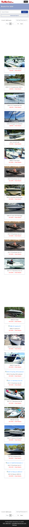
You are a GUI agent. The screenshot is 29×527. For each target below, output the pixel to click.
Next (21, 24)
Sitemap (14, 525)
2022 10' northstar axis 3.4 (14, 179)
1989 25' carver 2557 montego (14, 215)
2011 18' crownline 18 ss (14, 456)
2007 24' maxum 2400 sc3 (14, 474)
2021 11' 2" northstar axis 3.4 (14, 270)
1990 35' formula (14, 419)
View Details (18, 70)
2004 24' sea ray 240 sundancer (14, 374)
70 (18, 24)
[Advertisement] (14, 40)
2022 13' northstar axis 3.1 (14, 465)
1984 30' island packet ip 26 (14, 347)
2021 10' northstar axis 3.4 (14, 234)
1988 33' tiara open (14, 160)
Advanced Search (14, 15)
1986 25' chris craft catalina (14, 69)
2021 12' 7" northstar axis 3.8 (14, 401)
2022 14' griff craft (14, 142)
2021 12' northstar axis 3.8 (14, 383)
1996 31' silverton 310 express (14, 438)
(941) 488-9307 (7, 523)
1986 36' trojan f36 (14, 365)
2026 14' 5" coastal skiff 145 (14, 105)
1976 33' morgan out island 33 (14, 124)
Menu (26, 1)
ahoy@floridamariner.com (19, 523)
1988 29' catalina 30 (15, 328)
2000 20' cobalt (14, 319)
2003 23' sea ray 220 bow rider (14, 197)
